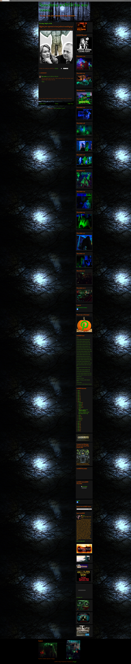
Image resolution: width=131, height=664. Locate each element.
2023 (79, 393)
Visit (79, 597)
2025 (79, 390)
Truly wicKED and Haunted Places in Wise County (83, 368)
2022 (79, 395)
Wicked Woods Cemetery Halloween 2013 (83, 361)
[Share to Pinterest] (67, 68)
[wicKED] (77, 502)
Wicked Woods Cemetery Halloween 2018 (83, 343)
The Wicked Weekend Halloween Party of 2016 (84, 351)
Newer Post (42, 104)
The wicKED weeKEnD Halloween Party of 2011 (84, 375)
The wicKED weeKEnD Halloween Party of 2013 (84, 363)
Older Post (70, 104)
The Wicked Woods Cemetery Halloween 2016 (84, 349)
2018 (78, 401)
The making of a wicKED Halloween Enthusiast (84, 384)
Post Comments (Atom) (59, 108)
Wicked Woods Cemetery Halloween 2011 (83, 371)
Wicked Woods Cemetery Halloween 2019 (83, 339)
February (80, 418)
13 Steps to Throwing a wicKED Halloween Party (83, 380)
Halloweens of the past (80, 378)
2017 (78, 421)
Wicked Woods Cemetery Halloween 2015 (83, 353)
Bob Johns (44, 76)
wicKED (78, 500)
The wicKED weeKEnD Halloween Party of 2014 (84, 359)
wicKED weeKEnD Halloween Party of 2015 (83, 354)
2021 (78, 396)
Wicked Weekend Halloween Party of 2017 (83, 348)
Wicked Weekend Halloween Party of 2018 (83, 344)
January (80, 420)
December (80, 402)
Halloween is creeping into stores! (83, 412)
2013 (78, 427)
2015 (78, 424)
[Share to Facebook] (66, 68)
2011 (78, 430)
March (80, 417)
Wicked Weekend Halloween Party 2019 (83, 341)
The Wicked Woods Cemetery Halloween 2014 (84, 358)
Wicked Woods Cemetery (82, 307)
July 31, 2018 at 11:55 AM (52, 76)
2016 (78, 423)
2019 (78, 399)
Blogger (75, 662)
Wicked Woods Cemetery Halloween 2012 (83, 369)
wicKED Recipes (79, 382)
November (80, 404)
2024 (79, 392)
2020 (79, 398)
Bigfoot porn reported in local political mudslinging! (83, 410)
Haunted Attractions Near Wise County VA (83, 356)
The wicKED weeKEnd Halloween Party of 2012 (84, 373)
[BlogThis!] (64, 68)
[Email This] (63, 68)
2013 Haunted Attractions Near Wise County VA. (84, 365)
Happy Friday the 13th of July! (83, 413)
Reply (43, 81)
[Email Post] (61, 68)
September (80, 407)
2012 (78, 429)
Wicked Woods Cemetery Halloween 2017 (83, 346)
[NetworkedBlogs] (84, 486)
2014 (78, 426)
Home (56, 104)
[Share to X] (65, 68)
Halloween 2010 (79, 376)
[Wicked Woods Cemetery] (77, 309)
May (79, 415)
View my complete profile (81, 541)
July (79, 408)
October (80, 405)
